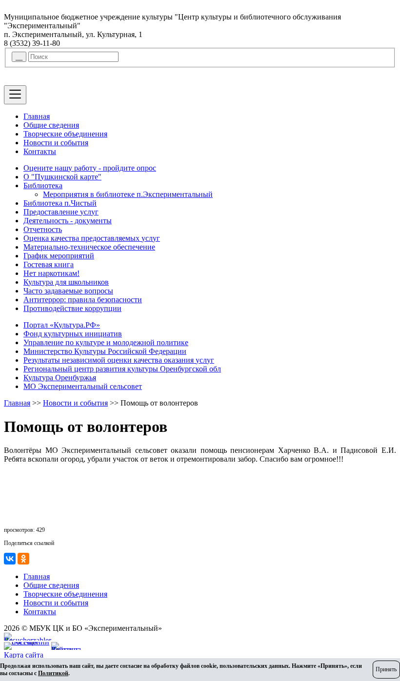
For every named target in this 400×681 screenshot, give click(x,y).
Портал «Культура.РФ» (61, 325)
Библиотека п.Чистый (60, 203)
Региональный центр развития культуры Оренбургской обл (122, 369)
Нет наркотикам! (51, 273)
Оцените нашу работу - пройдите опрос (89, 168)
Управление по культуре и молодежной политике (105, 342)
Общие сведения (51, 125)
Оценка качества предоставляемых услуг (91, 238)
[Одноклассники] (23, 558)
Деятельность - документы (67, 220)
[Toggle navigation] (15, 94)
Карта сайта (23, 655)
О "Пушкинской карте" (62, 177)
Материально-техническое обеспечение (89, 247)
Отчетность (42, 229)
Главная (36, 116)
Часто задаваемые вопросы (68, 291)
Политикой (53, 673)
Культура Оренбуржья (59, 377)
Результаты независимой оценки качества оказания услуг (118, 360)
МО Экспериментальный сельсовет (82, 386)
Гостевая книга (48, 264)
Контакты (39, 151)
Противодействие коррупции (72, 308)
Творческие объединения (65, 134)
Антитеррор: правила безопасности (82, 299)
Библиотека (42, 185)
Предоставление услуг (61, 212)
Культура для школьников (66, 282)
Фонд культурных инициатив (72, 334)
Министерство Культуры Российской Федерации (104, 351)
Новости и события (55, 142)
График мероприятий (58, 256)
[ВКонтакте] (10, 558)
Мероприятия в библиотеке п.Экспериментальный (128, 194)
